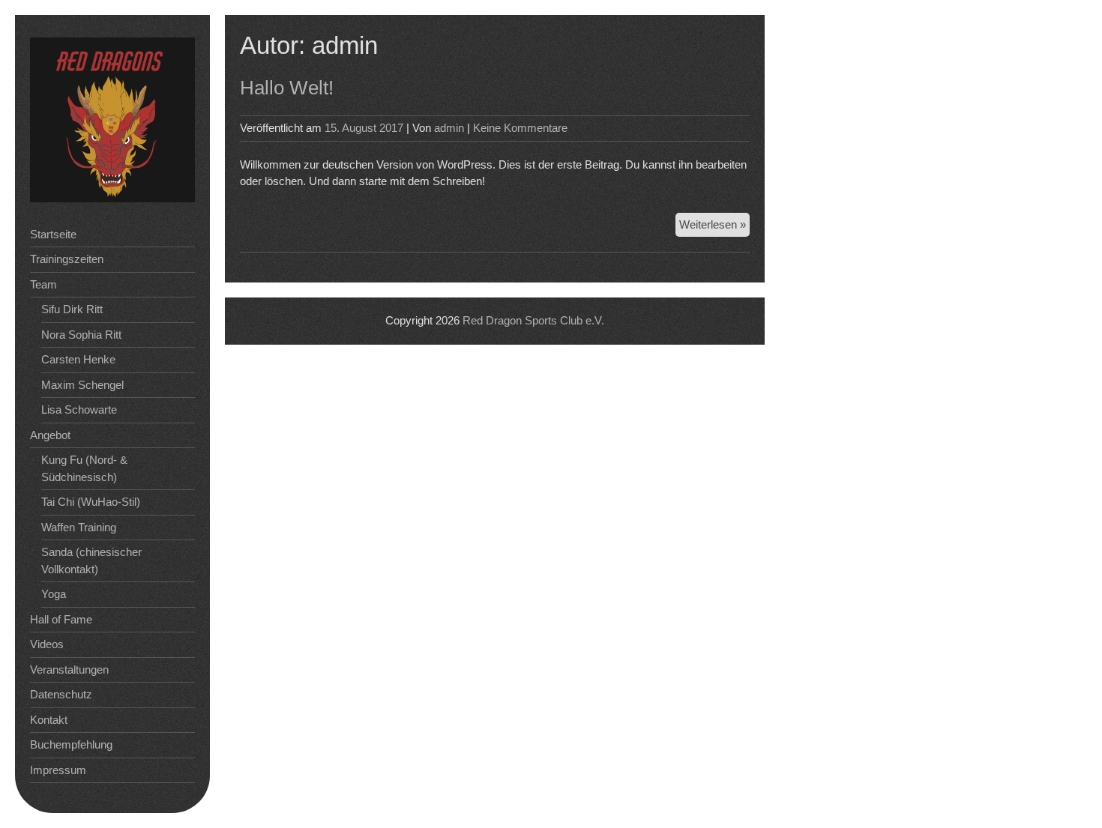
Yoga (53, 593)
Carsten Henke (78, 359)
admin (449, 127)
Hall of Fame (61, 619)
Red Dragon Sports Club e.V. (533, 320)
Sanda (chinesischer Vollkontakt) (91, 560)
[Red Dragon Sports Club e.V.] (112, 198)
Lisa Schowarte (79, 409)
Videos (47, 644)
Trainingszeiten (66, 259)
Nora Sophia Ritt (81, 334)
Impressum (58, 770)
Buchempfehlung (71, 744)
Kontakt (48, 719)
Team (43, 284)
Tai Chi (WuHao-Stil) (90, 501)
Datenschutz (61, 694)
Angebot (50, 435)
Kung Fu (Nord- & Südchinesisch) (84, 468)
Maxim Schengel (82, 384)
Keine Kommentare (520, 127)
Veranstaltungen (69, 669)
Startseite (53, 234)
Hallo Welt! (287, 87)
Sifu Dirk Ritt (72, 309)
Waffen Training (78, 527)
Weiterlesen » (714, 227)
